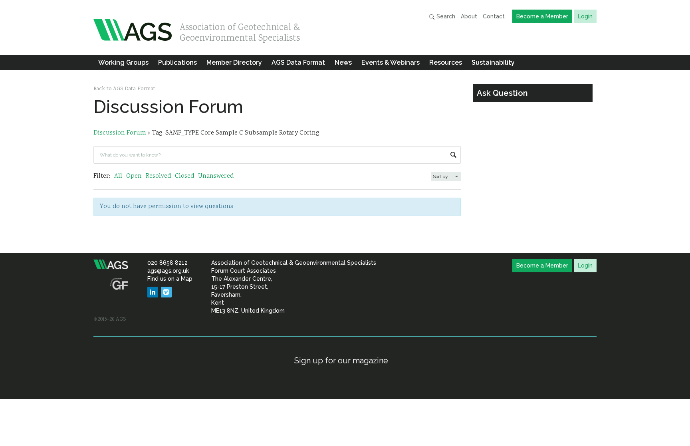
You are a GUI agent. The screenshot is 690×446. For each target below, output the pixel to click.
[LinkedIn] (152, 292)
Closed (184, 176)
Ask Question (502, 93)
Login (585, 16)
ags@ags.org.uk (168, 271)
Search (445, 16)
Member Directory (234, 62)
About (469, 16)
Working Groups (123, 62)
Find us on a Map (169, 279)
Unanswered (216, 176)
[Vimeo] (166, 292)
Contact (494, 16)
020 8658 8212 (167, 263)
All (118, 176)
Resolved (158, 176)
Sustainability (493, 62)
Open (134, 176)
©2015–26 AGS (109, 319)
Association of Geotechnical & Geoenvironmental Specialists (240, 31)
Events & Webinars (390, 62)
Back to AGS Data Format (124, 89)
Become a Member (542, 16)
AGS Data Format (298, 62)
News (343, 62)
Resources (445, 62)
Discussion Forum (119, 133)
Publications (177, 62)
